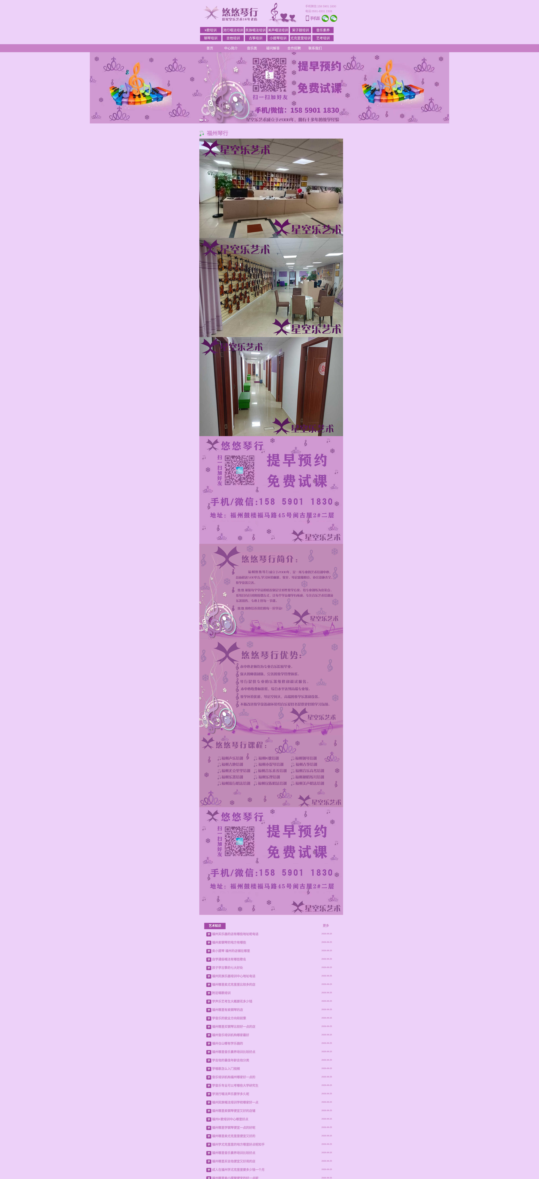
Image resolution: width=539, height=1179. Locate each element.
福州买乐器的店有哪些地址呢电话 (235, 934)
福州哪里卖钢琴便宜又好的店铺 (233, 1111)
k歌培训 (211, 30)
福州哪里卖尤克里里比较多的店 (233, 984)
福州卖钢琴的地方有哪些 (229, 942)
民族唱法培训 (255, 30)
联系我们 (315, 48)
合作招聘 (294, 48)
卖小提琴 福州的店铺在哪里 (231, 951)
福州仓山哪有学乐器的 (227, 1043)
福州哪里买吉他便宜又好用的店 (233, 1161)
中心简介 (231, 48)
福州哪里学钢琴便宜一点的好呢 (233, 1127)
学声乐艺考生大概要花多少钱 (232, 1001)
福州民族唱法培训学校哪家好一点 (235, 1102)
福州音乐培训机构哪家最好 (230, 1035)
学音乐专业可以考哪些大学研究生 (235, 1085)
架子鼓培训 (300, 30)
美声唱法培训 (278, 30)
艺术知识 (215, 925)
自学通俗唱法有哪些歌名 (229, 959)
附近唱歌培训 (221, 993)
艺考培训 (323, 38)
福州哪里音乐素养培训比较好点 (233, 1052)
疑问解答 (273, 48)
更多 (326, 925)
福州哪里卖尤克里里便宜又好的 (233, 1136)
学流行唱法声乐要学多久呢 (230, 1094)
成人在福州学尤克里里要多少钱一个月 (238, 1169)
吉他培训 (233, 38)
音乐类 (252, 48)
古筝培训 (255, 38)
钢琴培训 (210, 38)
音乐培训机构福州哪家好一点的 (233, 1077)
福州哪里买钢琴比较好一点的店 (233, 1026)
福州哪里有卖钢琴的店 (227, 1010)
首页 (209, 48)
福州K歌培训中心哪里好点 (230, 1119)
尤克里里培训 (300, 38)
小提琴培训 (278, 38)
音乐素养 (323, 30)
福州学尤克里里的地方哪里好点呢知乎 (238, 1144)
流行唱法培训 (233, 30)
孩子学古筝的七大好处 (227, 967)
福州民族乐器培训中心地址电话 (233, 976)
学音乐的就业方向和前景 (229, 1018)
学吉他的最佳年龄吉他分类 (230, 1060)
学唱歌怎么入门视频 (226, 1068)
